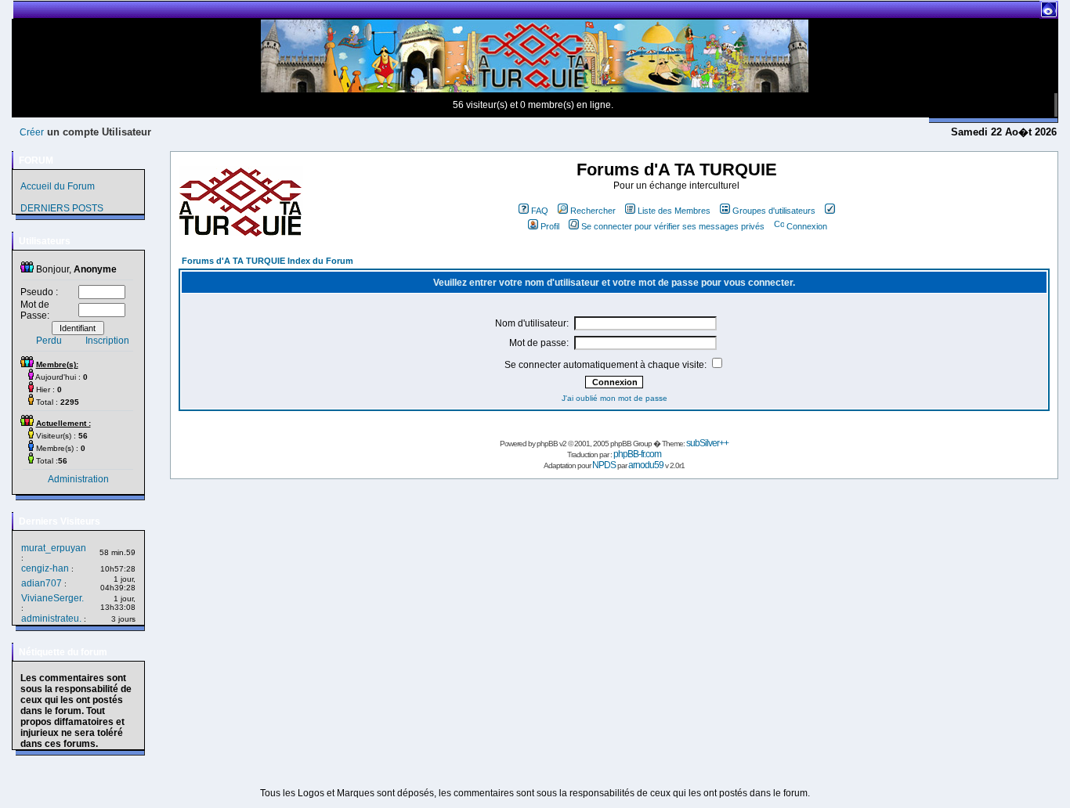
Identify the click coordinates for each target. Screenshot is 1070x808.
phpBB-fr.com (637, 454)
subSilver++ (707, 443)
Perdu (49, 340)
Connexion (806, 226)
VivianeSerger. (52, 598)
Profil (549, 226)
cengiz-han (45, 568)
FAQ (539, 210)
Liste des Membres (674, 210)
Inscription (107, 340)
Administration (78, 479)
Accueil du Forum (57, 186)
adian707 (41, 583)
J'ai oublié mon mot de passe (614, 398)
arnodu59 (645, 465)
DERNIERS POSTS (61, 208)
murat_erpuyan (53, 548)
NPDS (604, 465)
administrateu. (51, 618)
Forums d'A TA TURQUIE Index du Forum (267, 260)
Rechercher (593, 210)
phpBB (547, 443)
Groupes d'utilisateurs (773, 210)
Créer (32, 132)
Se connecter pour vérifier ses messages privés (673, 226)
